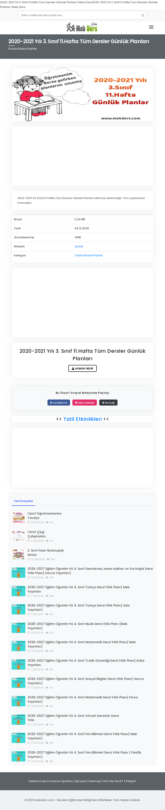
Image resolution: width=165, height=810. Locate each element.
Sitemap (95, 781)
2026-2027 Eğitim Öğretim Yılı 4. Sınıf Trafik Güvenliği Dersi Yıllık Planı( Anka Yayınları (86, 662)
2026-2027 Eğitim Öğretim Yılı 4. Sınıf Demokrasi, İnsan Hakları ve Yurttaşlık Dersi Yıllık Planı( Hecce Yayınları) (90, 571)
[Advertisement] (82, 156)
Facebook (59, 402)
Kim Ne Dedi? (113, 781)
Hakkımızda (37, 781)
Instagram (86, 402)
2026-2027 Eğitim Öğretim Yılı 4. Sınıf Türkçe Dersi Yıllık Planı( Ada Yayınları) (79, 607)
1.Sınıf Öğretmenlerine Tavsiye (44, 515)
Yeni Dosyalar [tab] (23, 501)
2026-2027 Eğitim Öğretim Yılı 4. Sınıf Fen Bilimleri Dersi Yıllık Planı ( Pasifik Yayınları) (84, 754)
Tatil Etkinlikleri (82, 419)
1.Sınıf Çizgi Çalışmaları (37, 534)
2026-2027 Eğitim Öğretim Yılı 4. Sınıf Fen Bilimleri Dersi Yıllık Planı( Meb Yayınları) (82, 736)
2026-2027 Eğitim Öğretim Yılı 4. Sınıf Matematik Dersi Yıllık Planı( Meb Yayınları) (82, 644)
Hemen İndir (84, 368)
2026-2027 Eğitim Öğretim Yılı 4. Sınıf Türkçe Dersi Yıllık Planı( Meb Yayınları (79, 589)
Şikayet (80, 781)
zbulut (79, 246)
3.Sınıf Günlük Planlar (89, 255)
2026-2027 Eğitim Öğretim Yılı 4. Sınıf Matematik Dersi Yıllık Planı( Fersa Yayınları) (83, 699)
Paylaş (109, 402)
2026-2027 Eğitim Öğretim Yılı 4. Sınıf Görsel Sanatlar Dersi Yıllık (73, 718)
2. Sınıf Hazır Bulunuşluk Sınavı (46, 552)
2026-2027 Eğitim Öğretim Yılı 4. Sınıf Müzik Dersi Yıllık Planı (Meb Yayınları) (77, 626)
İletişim (131, 781)
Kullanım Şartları (61, 781)
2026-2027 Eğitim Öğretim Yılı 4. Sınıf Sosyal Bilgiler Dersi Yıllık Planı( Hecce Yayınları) (86, 681)
